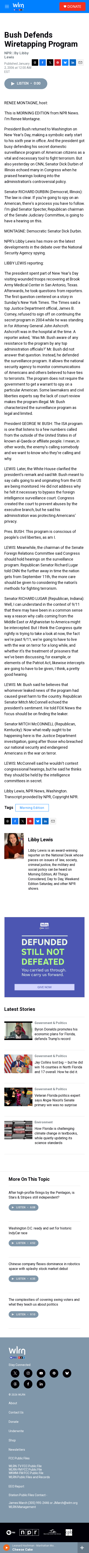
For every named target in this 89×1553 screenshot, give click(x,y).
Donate (14, 1421)
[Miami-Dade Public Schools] (52, 1532)
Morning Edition (32, 807)
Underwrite (16, 1431)
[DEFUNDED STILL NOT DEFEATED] (44, 957)
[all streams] (83, 1547)
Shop (12, 1440)
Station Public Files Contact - (28, 1495)
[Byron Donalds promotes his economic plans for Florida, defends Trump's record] (18, 1030)
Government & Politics (51, 1023)
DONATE (74, 6)
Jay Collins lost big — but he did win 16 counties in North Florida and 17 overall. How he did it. (59, 1067)
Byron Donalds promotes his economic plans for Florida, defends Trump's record (56, 1034)
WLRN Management (22, 1507)
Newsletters (17, 1449)
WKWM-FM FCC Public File (26, 1473)
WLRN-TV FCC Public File (25, 1466)
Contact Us (16, 1412)
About (13, 1403)
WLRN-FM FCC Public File (25, 1469)
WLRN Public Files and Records (29, 1477)
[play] (6, 1547)
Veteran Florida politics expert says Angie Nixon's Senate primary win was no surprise (57, 1100)
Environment (44, 1122)
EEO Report (16, 1486)
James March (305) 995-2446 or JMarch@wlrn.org (43, 1503)
